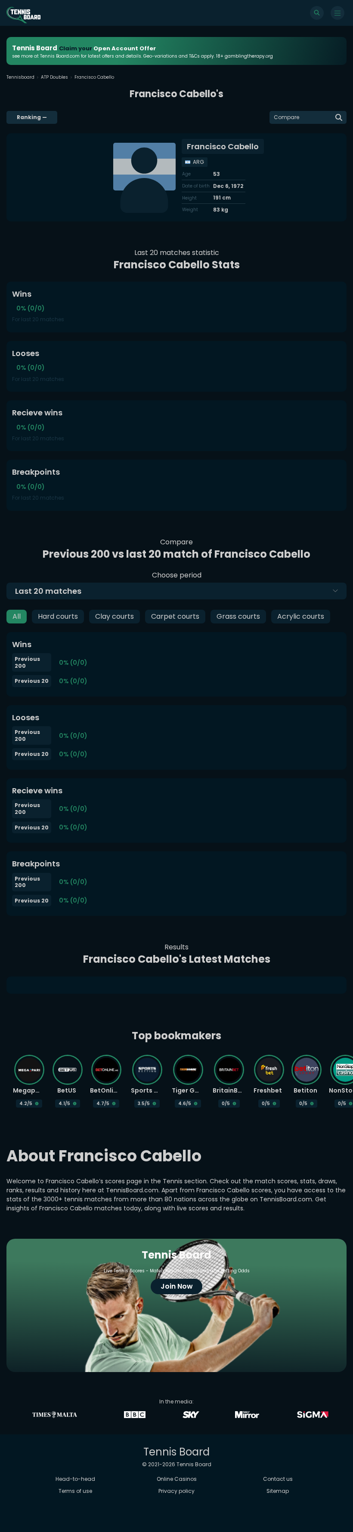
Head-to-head (75, 1479)
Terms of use (75, 1491)
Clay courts (114, 616)
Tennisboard (20, 77)
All (16, 616)
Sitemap (277, 1491)
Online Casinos (177, 1479)
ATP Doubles (54, 77)
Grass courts (238, 616)
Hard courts (58, 616)
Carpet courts (175, 616)
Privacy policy (176, 1491)
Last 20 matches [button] (48, 591)
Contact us (278, 1479)
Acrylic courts (300, 616)
